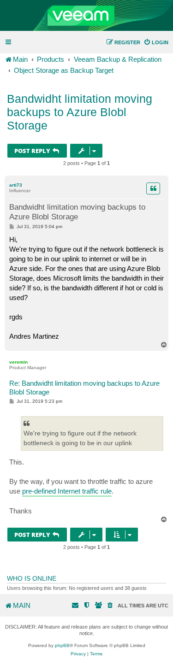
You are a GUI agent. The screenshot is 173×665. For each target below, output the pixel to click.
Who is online (31, 578)
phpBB (62, 645)
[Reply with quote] (153, 188)
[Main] (86, 15)
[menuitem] (155, 42)
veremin (18, 362)
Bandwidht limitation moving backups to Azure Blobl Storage (79, 112)
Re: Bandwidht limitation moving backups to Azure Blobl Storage (84, 387)
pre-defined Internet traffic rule (67, 491)
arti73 (15, 185)
